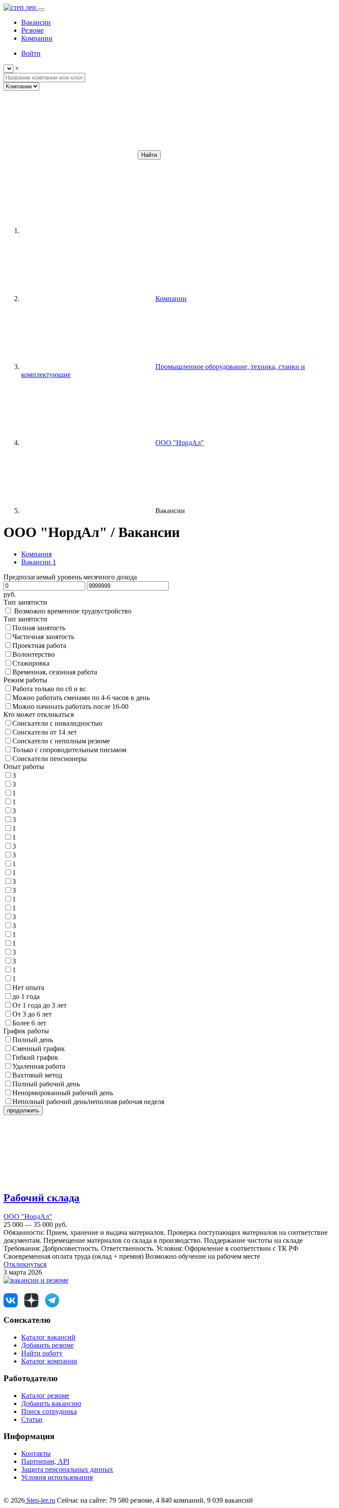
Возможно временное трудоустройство (73, 611)
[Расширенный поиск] (70, 154)
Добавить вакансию (51, 1403)
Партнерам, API (45, 1461)
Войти (31, 53)
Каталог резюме (45, 1395)
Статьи (31, 1419)
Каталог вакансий (48, 1337)
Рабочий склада (41, 1197)
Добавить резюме (47, 1345)
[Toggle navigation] (41, 9)
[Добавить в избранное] (70, 1179)
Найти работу (42, 1353)
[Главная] (87, 230)
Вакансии (38, 562)
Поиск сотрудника (49, 1411)
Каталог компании (49, 1361)
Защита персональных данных (67, 1469)
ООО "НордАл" (28, 1216)
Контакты (36, 1453)
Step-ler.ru (40, 1500)
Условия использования (57, 1477)
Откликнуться (25, 1264)
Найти (149, 155)
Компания (36, 554)
